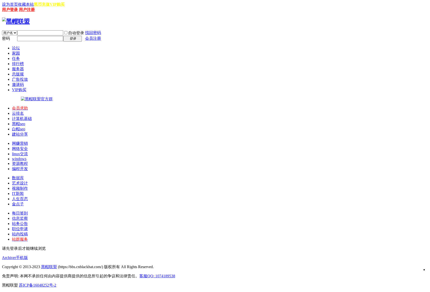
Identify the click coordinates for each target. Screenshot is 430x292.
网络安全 (20, 148)
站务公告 (20, 223)
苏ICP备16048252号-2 (37, 285)
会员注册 (93, 38)
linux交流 (20, 154)
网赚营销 (20, 143)
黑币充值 (42, 4)
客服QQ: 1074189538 (157, 276)
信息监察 (20, 218)
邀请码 (18, 84)
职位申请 (20, 229)
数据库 (18, 178)
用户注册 (27, 9)
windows (19, 159)
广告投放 (20, 79)
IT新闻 (18, 193)
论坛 (16, 48)
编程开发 (20, 169)
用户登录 (10, 9)
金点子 (18, 204)
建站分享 (20, 134)
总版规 (18, 74)
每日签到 (20, 213)
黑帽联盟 (49, 267)
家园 (16, 53)
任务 (16, 58)
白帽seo (18, 129)
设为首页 (10, 4)
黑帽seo (18, 124)
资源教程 (20, 163)
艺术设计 (20, 183)
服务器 (18, 69)
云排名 (18, 113)
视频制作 (20, 188)
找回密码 (93, 33)
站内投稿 (20, 234)
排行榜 (18, 64)
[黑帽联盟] (16, 21)
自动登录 (76, 33)
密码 (6, 38)
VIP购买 (57, 4)
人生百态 (20, 199)
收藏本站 (26, 4)
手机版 (22, 258)
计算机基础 (22, 118)
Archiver (9, 258)
